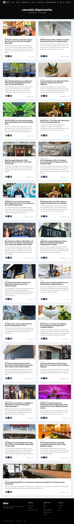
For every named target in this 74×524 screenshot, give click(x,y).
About (44, 505)
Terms (25, 521)
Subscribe (68, 2)
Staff (44, 507)
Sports (33, 2)
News (12, 2)
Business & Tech (26, 2)
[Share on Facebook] (11, 56)
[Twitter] (60, 2)
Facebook (61, 505)
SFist (5, 503)
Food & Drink (40, 2)
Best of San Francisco (33, 510)
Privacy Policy (19, 521)
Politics (18, 2)
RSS (59, 510)
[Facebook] (58, 2)
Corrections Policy (47, 512)
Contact (45, 514)
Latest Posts (31, 505)
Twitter (60, 507)
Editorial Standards (47, 510)
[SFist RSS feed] (63, 2)
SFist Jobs (30, 507)
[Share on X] (8, 56)
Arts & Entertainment (51, 2)
